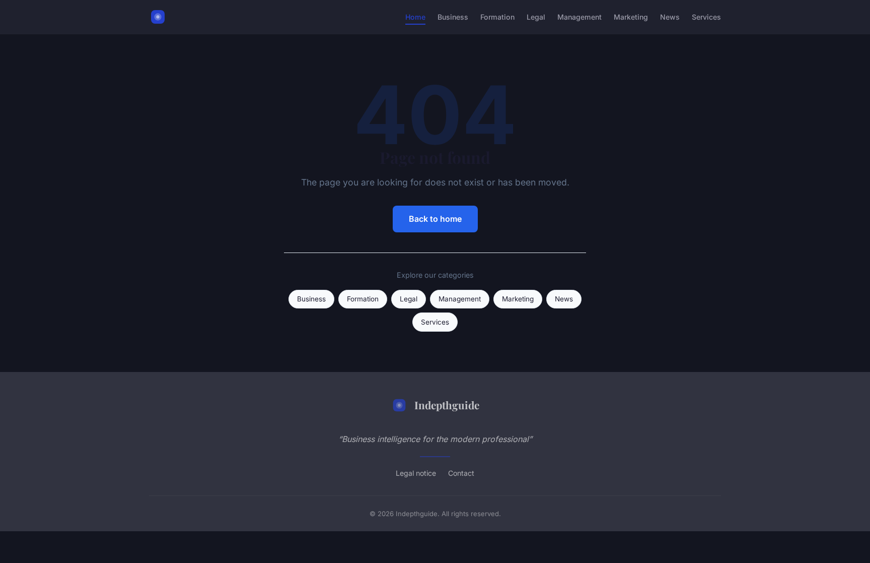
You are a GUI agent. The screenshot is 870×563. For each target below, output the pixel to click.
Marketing (631, 17)
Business (453, 17)
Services (706, 17)
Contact (461, 473)
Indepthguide (446, 405)
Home (415, 17)
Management (579, 17)
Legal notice (416, 473)
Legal (536, 17)
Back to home (435, 219)
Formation (497, 17)
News (670, 17)
